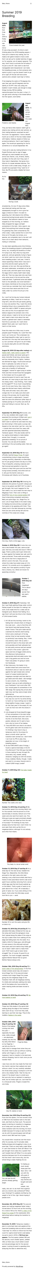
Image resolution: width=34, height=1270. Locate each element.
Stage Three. (18, 455)
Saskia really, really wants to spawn (14, 353)
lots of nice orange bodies (18, 495)
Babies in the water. (14, 1015)
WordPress (19, 1266)
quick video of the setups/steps (12, 968)
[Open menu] (31, 4)
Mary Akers (6, 3)
